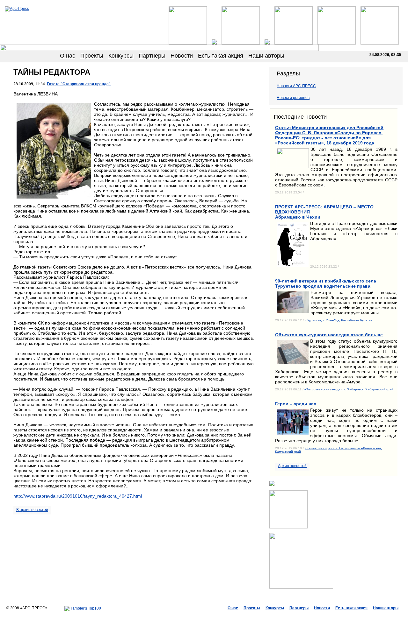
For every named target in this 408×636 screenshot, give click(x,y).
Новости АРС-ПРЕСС (296, 86)
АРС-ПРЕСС (162, 617)
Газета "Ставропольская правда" (79, 84)
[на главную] (17, 8)
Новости (182, 55)
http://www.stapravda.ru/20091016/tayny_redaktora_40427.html (77, 496)
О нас (67, 55)
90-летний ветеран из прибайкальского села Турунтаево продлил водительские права (325, 283)
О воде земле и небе (194, 617)
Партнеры (152, 55)
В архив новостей (32, 509)
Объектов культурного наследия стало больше (329, 334)
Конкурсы (121, 55)
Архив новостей (292, 466)
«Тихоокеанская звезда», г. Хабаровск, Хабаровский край (348, 389)
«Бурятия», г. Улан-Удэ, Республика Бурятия (338, 320)
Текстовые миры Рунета (235, 617)
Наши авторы (266, 55)
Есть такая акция (220, 55)
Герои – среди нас (295, 403)
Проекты (91, 55)
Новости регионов (293, 97)
